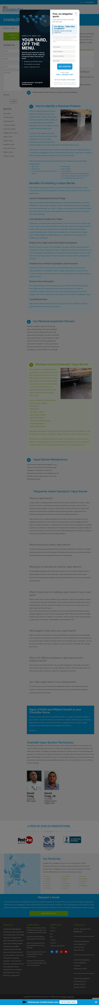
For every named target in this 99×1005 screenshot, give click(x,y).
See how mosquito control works (64, 80)
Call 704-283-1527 (64, 74)
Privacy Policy (72, 84)
